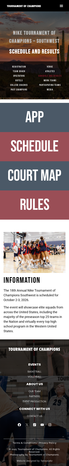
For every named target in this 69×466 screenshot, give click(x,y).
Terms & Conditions (25, 443)
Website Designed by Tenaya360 (35, 461)
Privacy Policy (47, 443)
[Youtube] (42, 425)
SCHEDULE (35, 146)
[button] (61, 5)
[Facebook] (19, 425)
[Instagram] (49, 425)
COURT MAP (34, 175)
